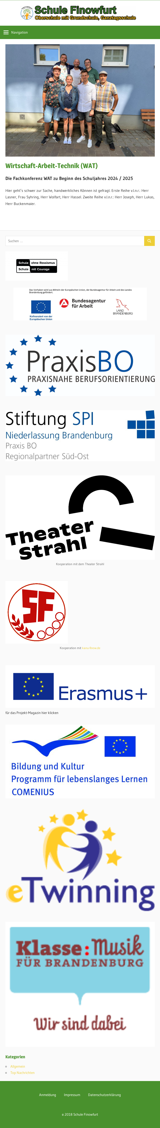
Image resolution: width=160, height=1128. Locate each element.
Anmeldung (47, 1095)
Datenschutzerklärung (104, 1095)
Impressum (72, 1095)
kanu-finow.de (91, 648)
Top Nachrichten (22, 1072)
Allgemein (17, 1066)
